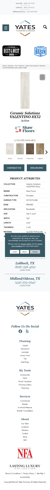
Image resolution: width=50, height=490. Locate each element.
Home (4, 66)
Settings (35, 252)
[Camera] (20, 149)
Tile (16, 66)
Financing (36, 167)
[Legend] (40, 149)
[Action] (10, 149)
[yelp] (27, 331)
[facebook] (20, 331)
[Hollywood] (30, 149)
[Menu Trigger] (5, 27)
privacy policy (26, 244)
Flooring (10, 66)
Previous (3, 148)
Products (21, 66)
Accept (14, 252)
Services (25, 396)
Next (46, 148)
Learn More (25, 270)
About (25, 419)
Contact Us (14, 167)
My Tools (25, 370)
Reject (25, 252)
